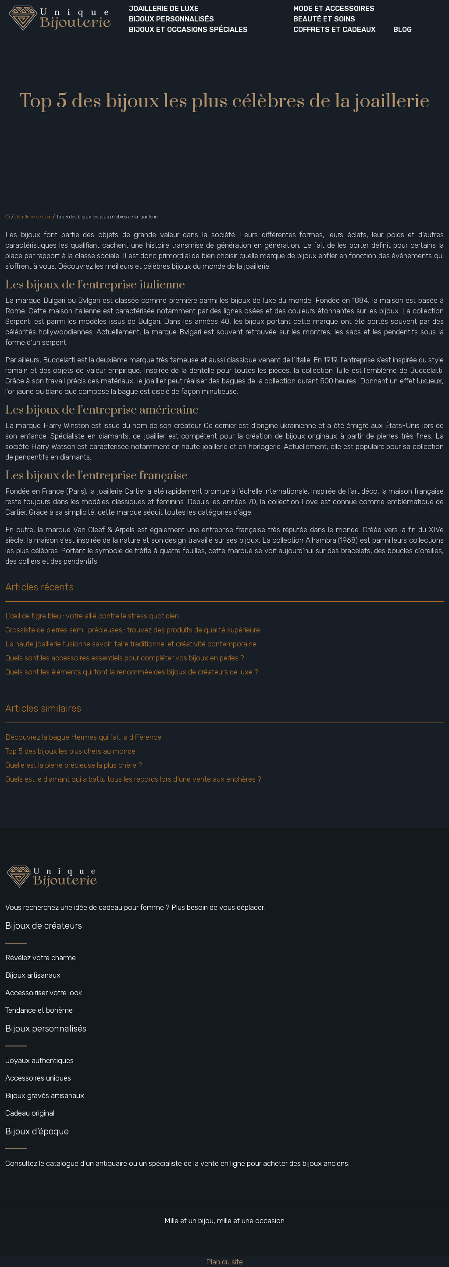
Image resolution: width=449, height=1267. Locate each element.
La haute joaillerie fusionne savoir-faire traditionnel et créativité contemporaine (131, 643)
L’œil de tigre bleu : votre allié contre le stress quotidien (92, 615)
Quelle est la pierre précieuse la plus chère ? (73, 765)
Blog (402, 29)
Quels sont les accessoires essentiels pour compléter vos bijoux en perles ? (124, 657)
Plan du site (224, 1261)
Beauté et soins (324, 19)
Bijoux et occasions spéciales (188, 29)
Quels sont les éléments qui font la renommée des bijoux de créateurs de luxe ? (131, 671)
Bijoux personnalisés (171, 19)
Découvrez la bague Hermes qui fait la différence (83, 737)
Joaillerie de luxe (164, 8)
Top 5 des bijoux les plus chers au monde (70, 751)
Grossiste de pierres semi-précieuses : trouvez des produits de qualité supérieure (132, 629)
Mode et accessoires (333, 8)
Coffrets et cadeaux (334, 29)
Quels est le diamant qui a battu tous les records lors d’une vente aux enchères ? (133, 779)
